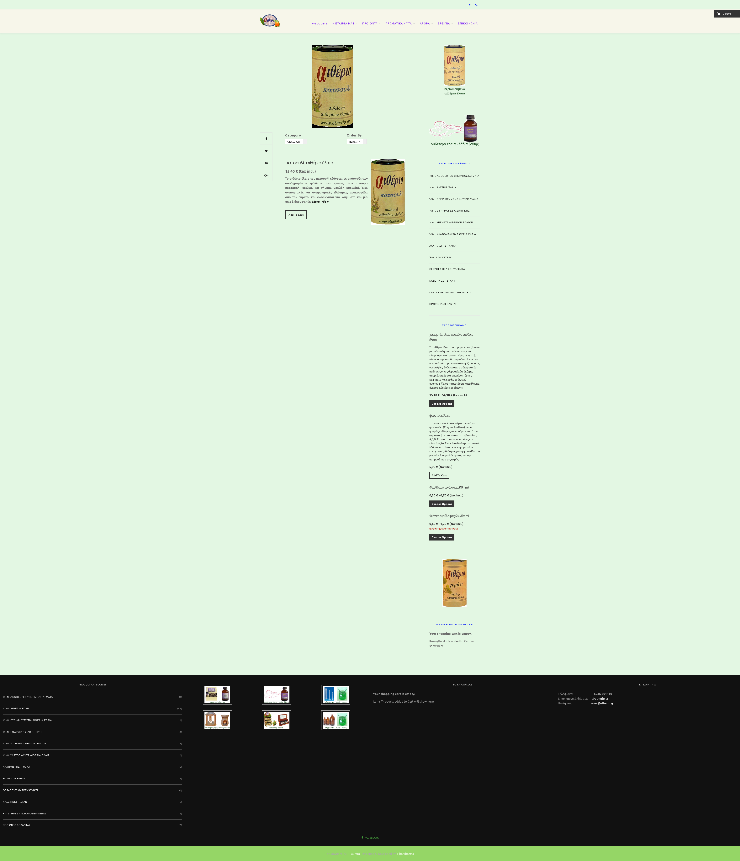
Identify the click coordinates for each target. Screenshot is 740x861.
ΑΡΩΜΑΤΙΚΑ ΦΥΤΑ (399, 23)
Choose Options (442, 403)
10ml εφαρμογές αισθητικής (449, 210)
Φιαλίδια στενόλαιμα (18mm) (448, 487)
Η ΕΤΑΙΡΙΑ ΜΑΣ (343, 23)
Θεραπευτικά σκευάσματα (447, 269)
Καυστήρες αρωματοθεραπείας (451, 292)
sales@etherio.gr (602, 703)
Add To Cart (296, 214)
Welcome (320, 23)
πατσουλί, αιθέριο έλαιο (309, 162)
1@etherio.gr (598, 698)
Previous (423, 69)
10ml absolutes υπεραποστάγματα (454, 175)
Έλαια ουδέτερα (440, 257)
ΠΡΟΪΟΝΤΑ (370, 23)
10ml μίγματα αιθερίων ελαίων (451, 222)
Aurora (355, 854)
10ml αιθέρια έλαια (442, 187)
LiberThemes (405, 854)
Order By (354, 135)
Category (293, 135)
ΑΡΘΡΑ (425, 23)
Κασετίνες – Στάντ (442, 280)
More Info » (320, 201)
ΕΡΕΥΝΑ (444, 23)
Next (486, 69)
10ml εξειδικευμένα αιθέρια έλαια (453, 199)
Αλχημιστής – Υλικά (443, 245)
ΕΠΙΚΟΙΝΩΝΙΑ (468, 23)
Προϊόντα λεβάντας (443, 304)
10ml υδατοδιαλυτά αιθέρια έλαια (452, 234)
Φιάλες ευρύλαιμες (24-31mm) (449, 515)
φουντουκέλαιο (439, 415)
